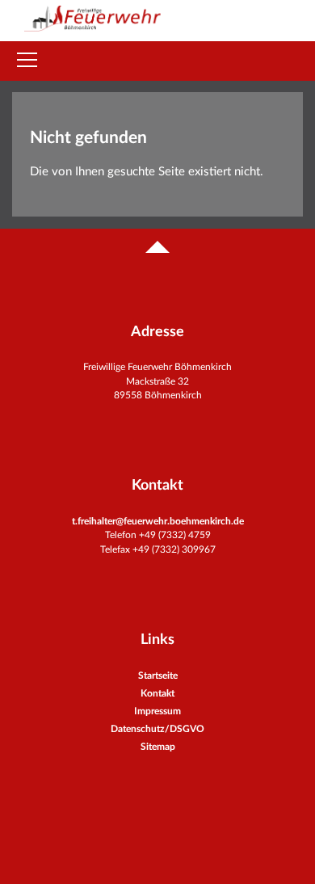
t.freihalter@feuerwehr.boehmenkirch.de (158, 521)
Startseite (158, 675)
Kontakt (157, 693)
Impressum (157, 711)
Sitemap (158, 746)
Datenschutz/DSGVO (157, 729)
